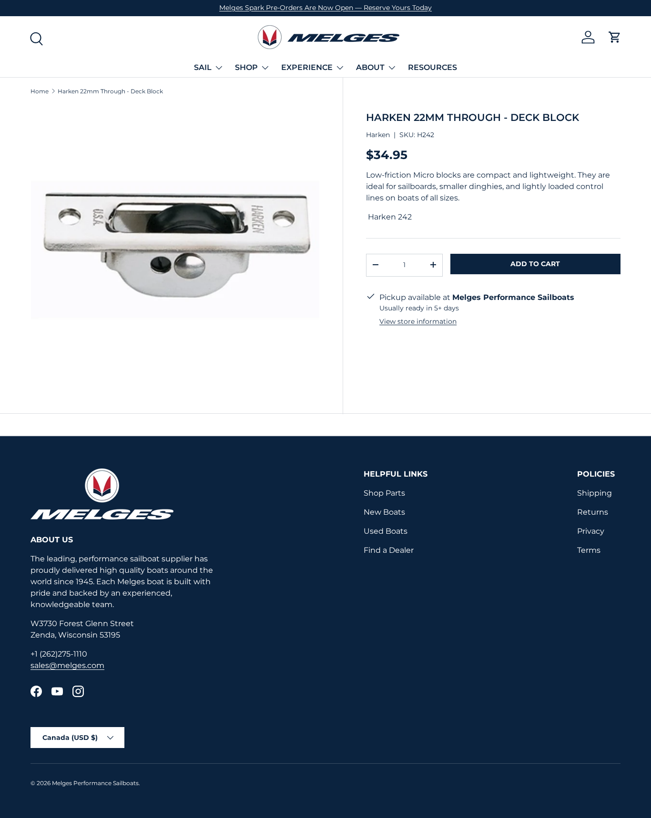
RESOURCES (432, 67)
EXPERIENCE (307, 67)
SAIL (203, 67)
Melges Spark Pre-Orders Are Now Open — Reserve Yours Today (325, 7)
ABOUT (370, 67)
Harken (378, 134)
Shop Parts (384, 493)
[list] (175, 250)
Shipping (594, 493)
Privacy (590, 531)
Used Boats (385, 531)
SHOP (246, 67)
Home (40, 91)
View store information (418, 321)
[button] (614, 37)
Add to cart (535, 263)
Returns (592, 512)
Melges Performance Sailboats (95, 783)
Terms (588, 550)
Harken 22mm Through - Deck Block (110, 91)
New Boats (384, 512)
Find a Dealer (389, 550)
